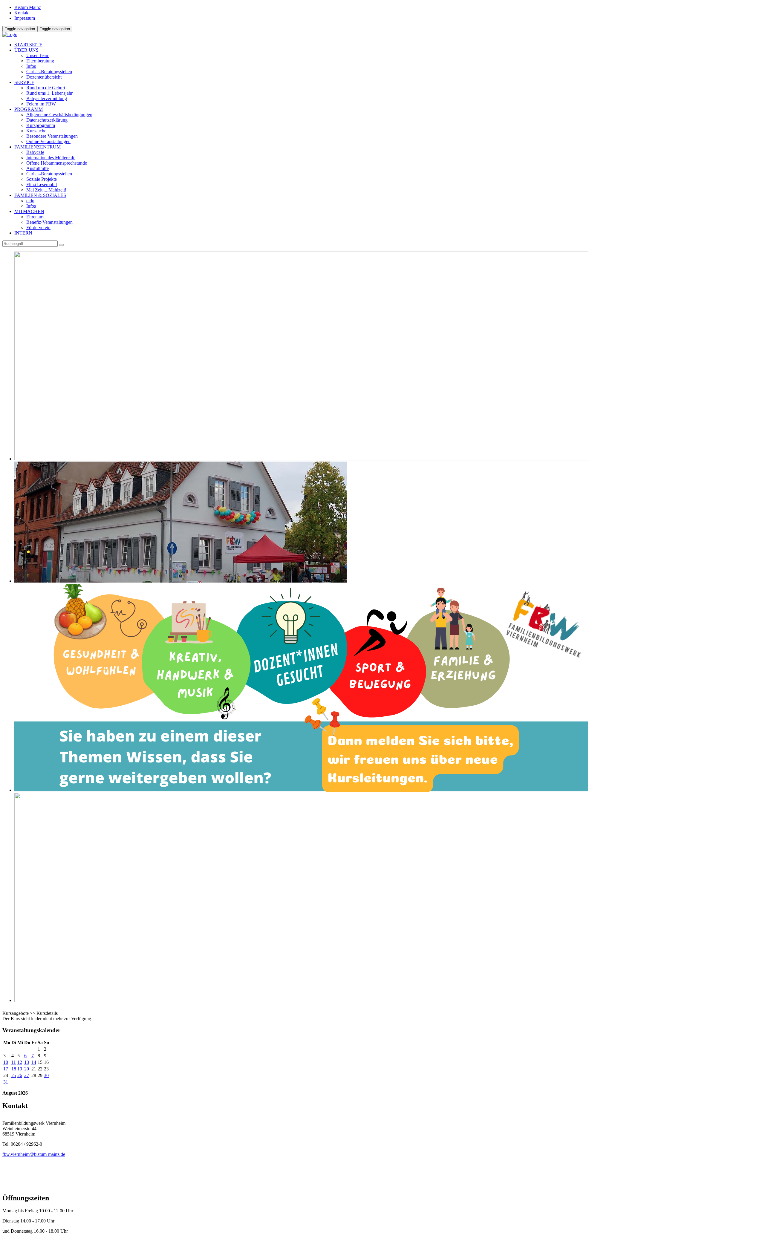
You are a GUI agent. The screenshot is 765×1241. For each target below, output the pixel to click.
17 (5, 1068)
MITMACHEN (29, 211)
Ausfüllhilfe (37, 168)
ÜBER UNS (26, 50)
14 (33, 1062)
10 (5, 1062)
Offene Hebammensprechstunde (56, 163)
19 (19, 1068)
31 (5, 1081)
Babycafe (35, 152)
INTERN (23, 232)
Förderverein (38, 227)
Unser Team (37, 55)
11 (13, 1062)
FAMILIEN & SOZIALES (40, 195)
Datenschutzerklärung (47, 119)
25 (13, 1075)
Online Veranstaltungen (48, 141)
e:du (30, 200)
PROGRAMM (28, 109)
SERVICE (24, 82)
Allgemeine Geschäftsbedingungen (59, 114)
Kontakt (22, 12)
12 (19, 1062)
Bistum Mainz (27, 7)
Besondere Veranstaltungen (52, 136)
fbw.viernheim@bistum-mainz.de (33, 1154)
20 (26, 1068)
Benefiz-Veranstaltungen (49, 222)
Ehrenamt (35, 216)
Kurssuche (36, 130)
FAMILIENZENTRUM (37, 146)
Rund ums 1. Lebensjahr (49, 93)
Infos (31, 66)
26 (19, 1075)
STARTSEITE (28, 44)
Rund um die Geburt (45, 87)
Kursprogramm (40, 125)
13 (26, 1062)
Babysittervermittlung (46, 98)
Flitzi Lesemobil (41, 184)
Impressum (24, 18)
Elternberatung (40, 60)
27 (26, 1075)
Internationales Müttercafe (50, 157)
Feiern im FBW (41, 103)
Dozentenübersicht (44, 76)
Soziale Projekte (41, 179)
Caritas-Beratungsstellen (49, 71)
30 (46, 1075)
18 (13, 1068)
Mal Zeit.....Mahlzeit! (46, 189)
